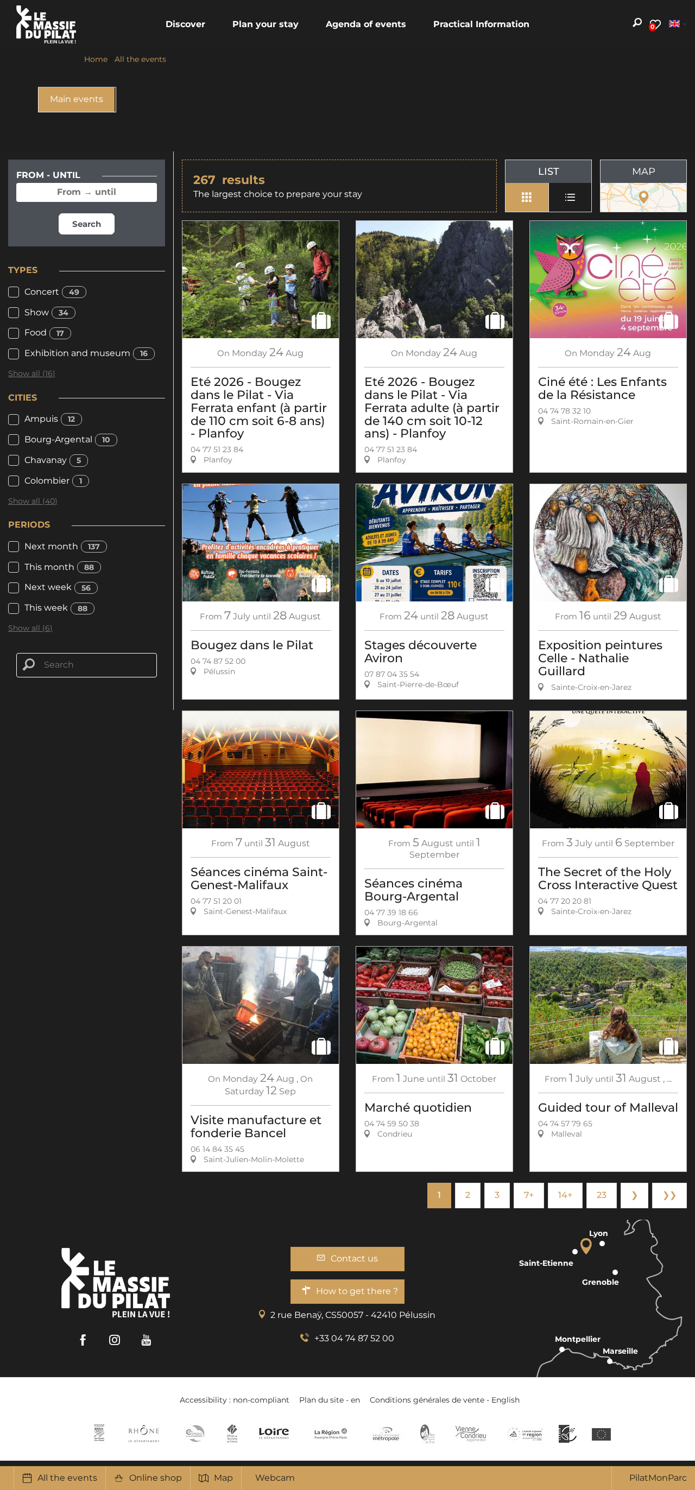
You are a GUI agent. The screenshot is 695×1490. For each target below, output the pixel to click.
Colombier (53, 480)
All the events (67, 1478)
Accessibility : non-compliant (234, 1400)
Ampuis (49, 419)
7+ (529, 1195)
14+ (565, 1195)
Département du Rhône (144, 1433)
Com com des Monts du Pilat (99, 1433)
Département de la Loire (274, 1433)
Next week (57, 587)
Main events (76, 99)
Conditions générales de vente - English (445, 1400)
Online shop (155, 1478)
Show (46, 312)
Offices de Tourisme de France (232, 1433)
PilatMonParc (658, 1478)
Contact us (354, 1258)
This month (59, 567)
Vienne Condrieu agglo (471, 1433)
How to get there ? (357, 1291)
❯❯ (669, 1195)
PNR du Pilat (428, 1433)
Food (44, 332)
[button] (185, 24)
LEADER (568, 1433)
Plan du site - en (329, 1400)
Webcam (275, 1478)
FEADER (525, 1433)
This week (55, 608)
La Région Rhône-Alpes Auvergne (330, 1433)
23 (601, 1195)
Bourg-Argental (67, 439)
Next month (62, 546)
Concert (51, 292)
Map (223, 1478)
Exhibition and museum (86, 353)
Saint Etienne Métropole (386, 1433)
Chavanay (52, 460)
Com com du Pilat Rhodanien (194, 1433)
